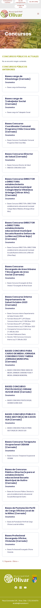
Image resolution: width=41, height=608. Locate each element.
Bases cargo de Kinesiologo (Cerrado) (18, 77)
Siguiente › (8, 561)
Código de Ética (20, 6)
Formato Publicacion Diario (16, 334)
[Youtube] (25, 587)
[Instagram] (20, 587)
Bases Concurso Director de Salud (19, 165)
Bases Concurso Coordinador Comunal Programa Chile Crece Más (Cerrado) (20, 127)
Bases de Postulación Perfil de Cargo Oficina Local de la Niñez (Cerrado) (20, 511)
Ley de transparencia (20, 1)
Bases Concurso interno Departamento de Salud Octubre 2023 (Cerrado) (18, 301)
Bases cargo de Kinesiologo (16, 87)
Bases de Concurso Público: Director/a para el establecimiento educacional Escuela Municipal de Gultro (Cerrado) (20, 476)
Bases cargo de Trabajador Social (18, 112)
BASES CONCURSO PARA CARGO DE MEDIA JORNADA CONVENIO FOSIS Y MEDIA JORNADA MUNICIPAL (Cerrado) (20, 356)
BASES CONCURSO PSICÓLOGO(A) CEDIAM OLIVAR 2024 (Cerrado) (18, 389)
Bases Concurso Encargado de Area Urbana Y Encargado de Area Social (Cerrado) (20, 270)
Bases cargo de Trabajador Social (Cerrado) (15, 101)
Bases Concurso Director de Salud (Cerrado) (19, 155)
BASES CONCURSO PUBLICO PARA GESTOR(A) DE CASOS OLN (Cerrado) (20, 417)
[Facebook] (16, 587)
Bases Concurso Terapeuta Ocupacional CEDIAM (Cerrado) (20, 445)
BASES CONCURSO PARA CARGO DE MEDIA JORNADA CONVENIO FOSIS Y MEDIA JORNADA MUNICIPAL (20, 372)
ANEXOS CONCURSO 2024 (16, 168)
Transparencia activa (7, 1)
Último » (15, 561)
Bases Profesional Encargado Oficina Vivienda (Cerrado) (16, 538)
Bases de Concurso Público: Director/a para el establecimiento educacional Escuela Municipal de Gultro (20, 494)
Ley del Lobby (33, 2)
